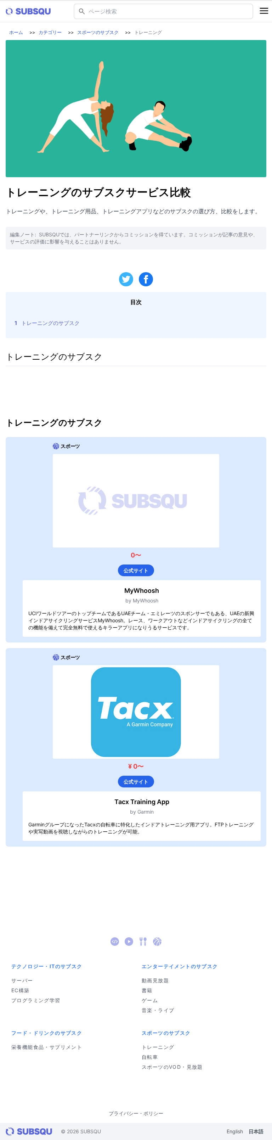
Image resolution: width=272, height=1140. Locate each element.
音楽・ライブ (158, 1010)
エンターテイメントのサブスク (180, 966)
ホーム (16, 32)
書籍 (147, 990)
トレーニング (158, 1047)
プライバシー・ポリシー (136, 1113)
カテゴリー (50, 32)
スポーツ (70, 446)
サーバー (22, 980)
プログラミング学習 (36, 1000)
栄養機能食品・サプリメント (46, 1047)
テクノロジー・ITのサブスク (47, 966)
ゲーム (150, 1000)
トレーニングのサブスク (50, 323)
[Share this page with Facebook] (146, 279)
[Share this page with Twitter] (126, 279)
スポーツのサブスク (98, 32)
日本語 (256, 1131)
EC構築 (20, 990)
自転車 (150, 1057)
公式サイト (136, 570)
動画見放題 (155, 980)
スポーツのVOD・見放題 (172, 1067)
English (235, 1131)
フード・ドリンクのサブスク (46, 1033)
